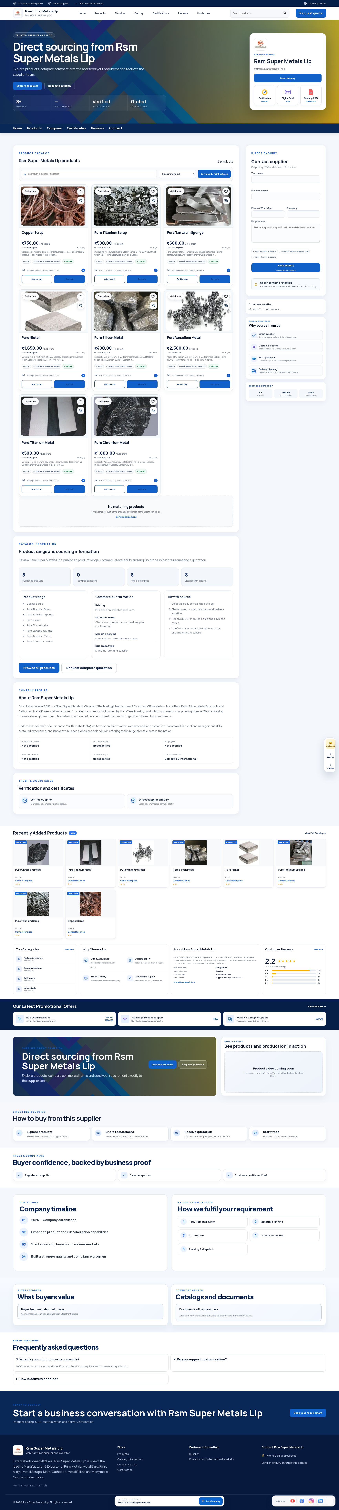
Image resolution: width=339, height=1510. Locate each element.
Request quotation (59, 86)
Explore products (27, 86)
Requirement (258, 221)
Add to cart (37, 279)
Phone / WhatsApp (261, 208)
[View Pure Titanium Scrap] (126, 206)
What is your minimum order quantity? (49, 1359)
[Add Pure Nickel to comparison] (80, 305)
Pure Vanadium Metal (184, 337)
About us (120, 13)
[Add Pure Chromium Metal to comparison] (153, 410)
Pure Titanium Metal (38, 442)
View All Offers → (316, 1006)
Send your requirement (308, 1413)
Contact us (203, 13)
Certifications (160, 13)
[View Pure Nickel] (53, 311)
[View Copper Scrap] (53, 206)
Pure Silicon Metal (108, 337)
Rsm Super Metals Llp (35, 270)
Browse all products (39, 668)
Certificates (76, 128)
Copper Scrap (33, 232)
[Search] (285, 13)
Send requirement (126, 516)
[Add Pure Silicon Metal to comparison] (153, 305)
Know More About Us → (184, 982)
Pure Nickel (30, 337)
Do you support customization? (202, 1359)
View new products (162, 1064)
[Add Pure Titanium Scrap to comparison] (153, 200)
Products (100, 13)
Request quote (311, 13)
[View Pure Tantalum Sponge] (198, 206)
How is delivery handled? (38, 1379)
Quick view (30, 191)
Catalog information (129, 1459)
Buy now (70, 279)
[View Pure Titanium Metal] (53, 416)
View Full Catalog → (315, 833)
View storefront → (51, 270)
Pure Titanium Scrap (110, 232)
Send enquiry (287, 78)
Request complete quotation (89, 668)
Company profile (127, 1464)
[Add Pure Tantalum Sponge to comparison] (226, 200)
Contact (115, 128)
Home (82, 13)
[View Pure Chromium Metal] (126, 416)
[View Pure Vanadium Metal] (198, 311)
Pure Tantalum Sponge (185, 232)
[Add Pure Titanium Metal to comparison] (80, 410)
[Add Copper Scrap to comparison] (80, 200)
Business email (259, 190)
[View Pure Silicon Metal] (126, 311)
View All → (69, 949)
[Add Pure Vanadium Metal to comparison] (226, 305)
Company (54, 128)
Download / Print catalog (214, 173)
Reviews (183, 13)
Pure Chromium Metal (111, 442)
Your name (257, 173)
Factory (138, 13)
